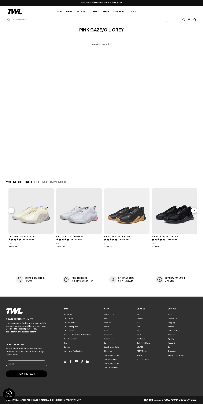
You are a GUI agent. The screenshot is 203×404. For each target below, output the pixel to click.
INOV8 (139, 355)
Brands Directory (70, 339)
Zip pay (171, 339)
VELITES (140, 347)
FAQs (170, 314)
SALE (133, 11)
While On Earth (143, 359)
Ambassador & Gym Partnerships (77, 335)
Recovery (108, 335)
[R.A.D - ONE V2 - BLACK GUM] (127, 211)
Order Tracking (174, 331)
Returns (171, 327)
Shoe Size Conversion (176, 355)
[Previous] (11, 210)
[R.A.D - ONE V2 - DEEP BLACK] (174, 211)
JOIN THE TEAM (26, 374)
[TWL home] (14, 12)
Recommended (54, 182)
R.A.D (139, 335)
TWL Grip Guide (110, 359)
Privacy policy (73, 400)
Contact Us (172, 319)
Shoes (95, 11)
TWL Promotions (70, 323)
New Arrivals (109, 314)
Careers (67, 347)
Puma (139, 327)
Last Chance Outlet (111, 347)
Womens (82, 11)
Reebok (140, 319)
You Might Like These (23, 182)
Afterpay (171, 335)
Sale (105, 343)
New (59, 11)
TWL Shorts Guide (111, 363)
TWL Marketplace (71, 327)
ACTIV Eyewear (142, 351)
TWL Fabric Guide (111, 355)
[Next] (194, 210)
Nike (138, 323)
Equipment (119, 11)
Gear (106, 11)
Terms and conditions (52, 400)
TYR (138, 331)
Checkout (172, 351)
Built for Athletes (143, 343)
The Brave (141, 339)
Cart (169, 347)
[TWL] (26, 311)
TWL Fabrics (69, 331)
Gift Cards (108, 351)
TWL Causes (69, 319)
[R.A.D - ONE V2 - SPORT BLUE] (31, 211)
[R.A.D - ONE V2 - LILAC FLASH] (79, 211)
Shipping (171, 323)
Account (171, 343)
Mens (69, 11)
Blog (65, 343)
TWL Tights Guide (111, 367)
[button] (15, 239)
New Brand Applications (73, 351)
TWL (138, 314)
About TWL (68, 314)
